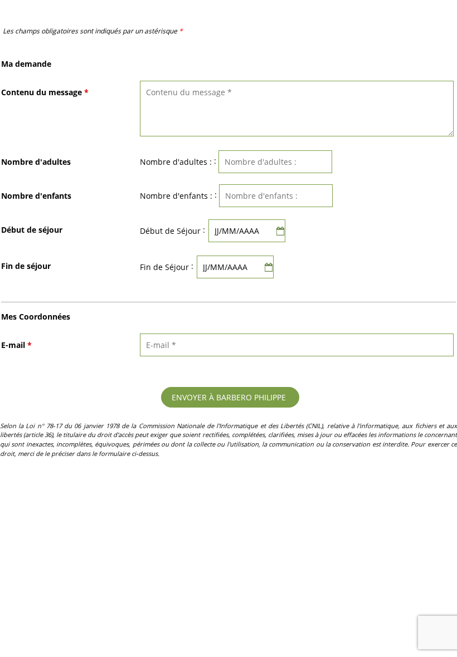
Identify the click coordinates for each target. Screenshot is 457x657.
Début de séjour (31, 229)
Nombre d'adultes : (176, 161)
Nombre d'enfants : (176, 195)
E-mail (16, 345)
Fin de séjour (26, 266)
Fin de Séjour (164, 267)
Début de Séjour (170, 230)
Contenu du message (45, 92)
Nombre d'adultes (36, 161)
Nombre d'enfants (36, 195)
